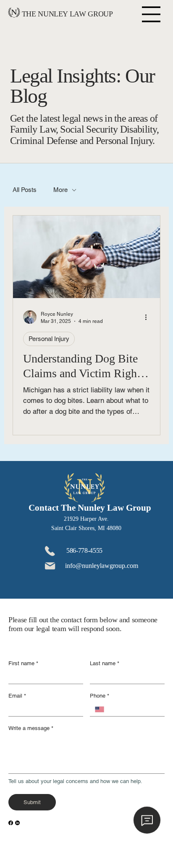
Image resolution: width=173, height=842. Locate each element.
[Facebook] (10, 823)
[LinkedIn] (17, 823)
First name (23, 663)
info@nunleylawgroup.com (101, 566)
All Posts (25, 189)
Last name (104, 663)
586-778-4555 (84, 550)
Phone (99, 696)
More (60, 189)
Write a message (30, 728)
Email (17, 696)
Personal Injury (49, 338)
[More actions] (149, 317)
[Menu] (151, 14)
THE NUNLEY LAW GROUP (67, 14)
